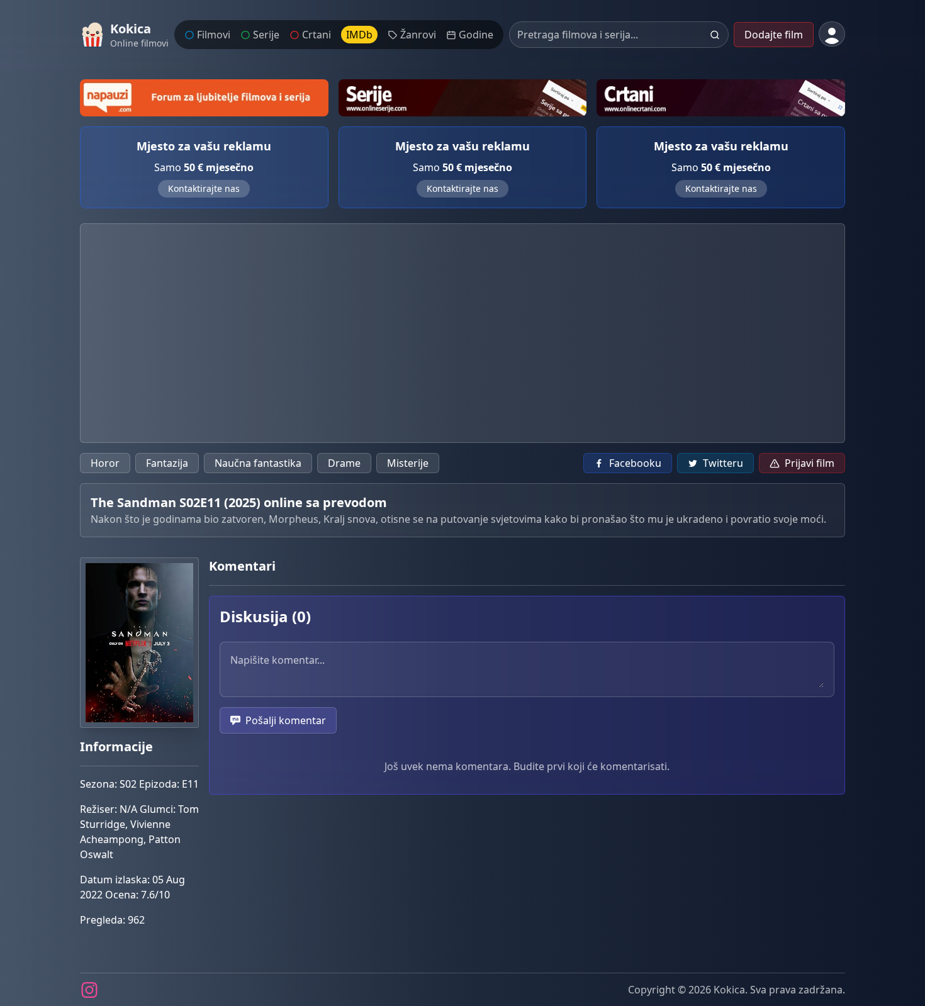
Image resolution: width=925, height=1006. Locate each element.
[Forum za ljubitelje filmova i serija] (204, 97)
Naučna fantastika (258, 463)
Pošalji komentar (285, 720)
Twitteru (723, 463)
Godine (476, 35)
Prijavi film (809, 463)
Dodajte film (773, 35)
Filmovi (213, 34)
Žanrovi (418, 35)
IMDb (359, 35)
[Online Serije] (463, 97)
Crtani (316, 34)
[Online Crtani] (721, 97)
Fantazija (167, 463)
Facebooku (635, 463)
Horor (105, 463)
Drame (344, 463)
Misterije (408, 463)
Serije (266, 34)
